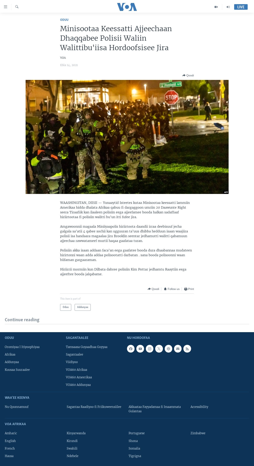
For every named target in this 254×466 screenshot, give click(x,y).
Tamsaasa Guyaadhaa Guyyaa (86, 347)
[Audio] (228, 7)
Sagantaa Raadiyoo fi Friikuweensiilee (94, 407)
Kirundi (72, 441)
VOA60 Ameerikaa (79, 377)
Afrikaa (10, 354)
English (10, 441)
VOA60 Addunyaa (78, 384)
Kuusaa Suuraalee (17, 369)
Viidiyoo (72, 362)
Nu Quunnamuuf (17, 407)
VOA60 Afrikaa (76, 369)
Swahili (72, 448)
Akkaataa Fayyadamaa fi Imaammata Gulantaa (155, 409)
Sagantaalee (74, 354)
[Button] (188, 75)
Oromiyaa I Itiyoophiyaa (22, 347)
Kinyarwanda (76, 433)
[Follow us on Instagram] (149, 348)
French (10, 448)
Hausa (9, 456)
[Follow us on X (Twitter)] (159, 348)
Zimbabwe (197, 433)
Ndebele (72, 456)
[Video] (216, 7)
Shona (133, 441)
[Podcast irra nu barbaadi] (168, 348)
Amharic (11, 433)
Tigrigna (135, 456)
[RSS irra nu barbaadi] (187, 348)
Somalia (134, 448)
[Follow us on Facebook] (131, 348)
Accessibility (199, 407)
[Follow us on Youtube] (140, 348)
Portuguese (137, 433)
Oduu (64, 20)
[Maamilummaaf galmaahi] (178, 348)
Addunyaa (12, 362)
